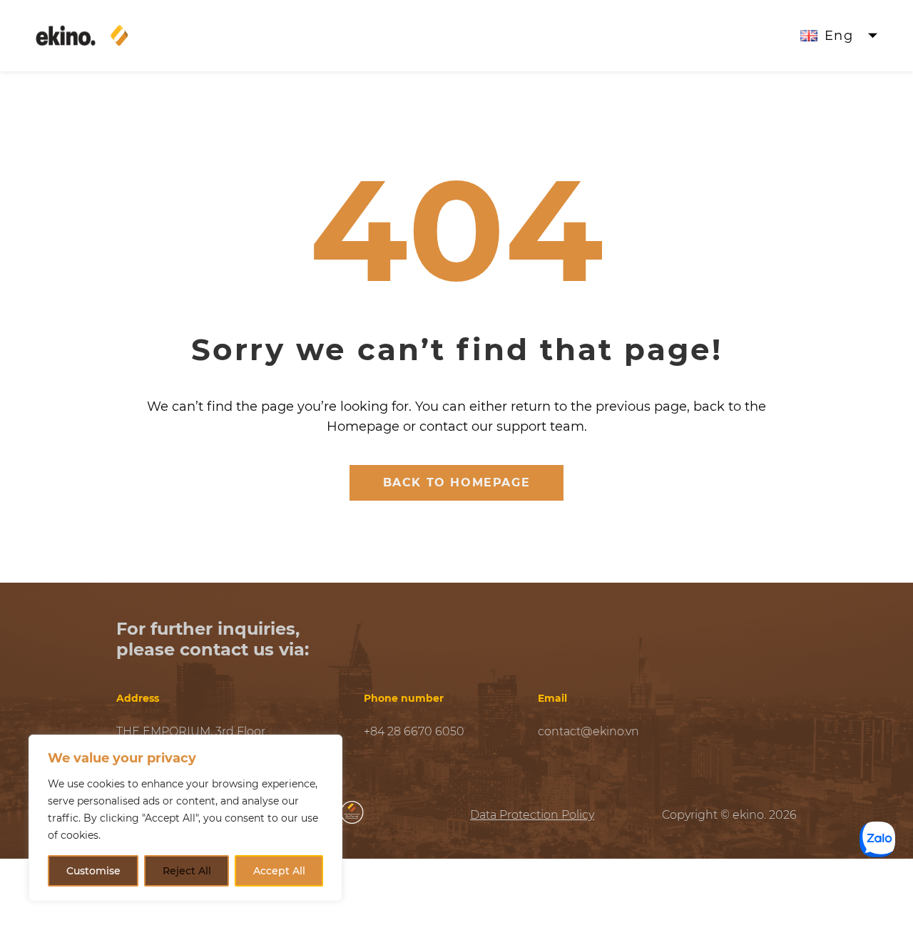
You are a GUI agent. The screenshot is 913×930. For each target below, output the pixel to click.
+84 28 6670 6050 (414, 731)
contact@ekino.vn (588, 731)
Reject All (187, 870)
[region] (185, 818)
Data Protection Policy (532, 815)
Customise (93, 870)
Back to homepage (457, 482)
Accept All (279, 870)
